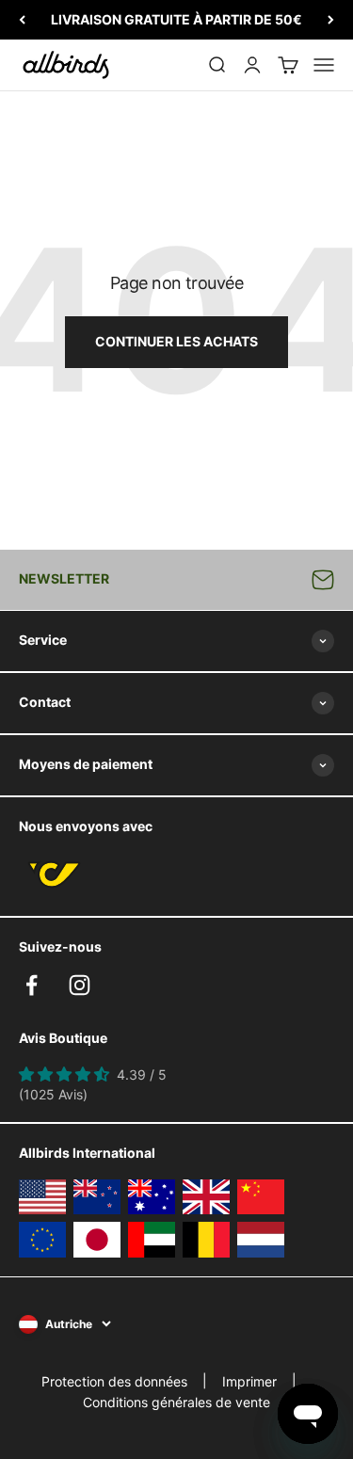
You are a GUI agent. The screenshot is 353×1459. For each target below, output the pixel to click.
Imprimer (249, 1381)
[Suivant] (331, 19)
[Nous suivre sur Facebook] (31, 985)
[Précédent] (22, 19)
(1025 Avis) (53, 1094)
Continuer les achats (176, 341)
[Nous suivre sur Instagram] (79, 985)
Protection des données (114, 1381)
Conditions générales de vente (176, 1402)
